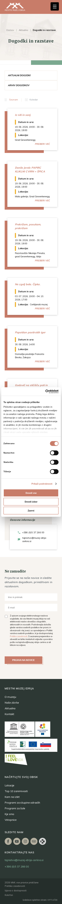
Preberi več (42, 144)
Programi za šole (15, 808)
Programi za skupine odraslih (22, 802)
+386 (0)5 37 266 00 (33, 532)
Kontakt (9, 714)
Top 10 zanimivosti (16, 791)
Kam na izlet (12, 796)
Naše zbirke (12, 702)
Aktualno (23, 30)
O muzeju (10, 696)
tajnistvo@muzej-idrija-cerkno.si (34, 539)
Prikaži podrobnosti (42, 483)
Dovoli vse (31, 493)
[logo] (18, 7)
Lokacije (9, 785)
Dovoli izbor (31, 501)
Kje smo (9, 814)
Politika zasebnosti (18, 636)
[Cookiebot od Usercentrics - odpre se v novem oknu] (45, 391)
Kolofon (9, 895)
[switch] (54, 452)
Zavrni (31, 510)
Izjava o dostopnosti (16, 890)
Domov (10, 30)
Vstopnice (11, 819)
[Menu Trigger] (55, 6)
